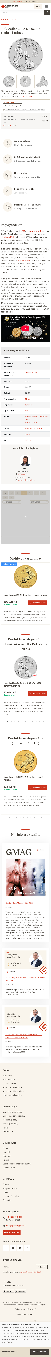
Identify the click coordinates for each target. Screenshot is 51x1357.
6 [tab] (25, 721)
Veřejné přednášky (11, 1196)
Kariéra (6, 1160)
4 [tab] (18, 721)
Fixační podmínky (10, 1124)
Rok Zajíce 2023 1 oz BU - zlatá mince (25, 595)
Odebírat (41, 1267)
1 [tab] (8, 721)
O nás (5, 1148)
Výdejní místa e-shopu (12, 1112)
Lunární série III (34, 231)
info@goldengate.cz (27, 480)
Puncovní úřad (9, 1168)
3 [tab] (15, 721)
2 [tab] (11, 721)
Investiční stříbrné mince (13, 1091)
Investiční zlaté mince (12, 1087)
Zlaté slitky (7, 1076)
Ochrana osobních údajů (25, 1309)
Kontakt (6, 1152)
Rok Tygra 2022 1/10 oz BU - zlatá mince (23, 778)
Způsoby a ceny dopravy (14, 1116)
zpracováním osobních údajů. (30, 1272)
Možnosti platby (10, 1120)
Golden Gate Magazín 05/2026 (19, 903)
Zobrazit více (26, 96)
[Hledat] (47, 12)
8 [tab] (32, 721)
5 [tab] (22, 721)
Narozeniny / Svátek (34, 428)
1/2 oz (28, 434)
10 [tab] (40, 721)
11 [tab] (43, 721)
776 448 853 (23, 474)
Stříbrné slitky (9, 1079)
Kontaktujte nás (11, 1232)
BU (23, 231)
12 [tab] (45, 817)
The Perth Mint (7, 237)
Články (6, 1184)
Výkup (5, 1127)
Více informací (9, 125)
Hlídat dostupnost (14, 106)
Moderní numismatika (12, 1095)
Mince (27, 399)
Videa (5, 1192)
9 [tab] (36, 721)
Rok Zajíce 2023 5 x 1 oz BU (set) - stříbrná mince (23, 684)
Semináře (7, 1200)
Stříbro (28, 440)
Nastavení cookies (9, 1352)
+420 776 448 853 (18, 1)
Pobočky (7, 1156)
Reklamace (8, 1131)
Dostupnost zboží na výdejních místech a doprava (25, 110)
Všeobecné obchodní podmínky (17, 1164)
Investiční (29, 405)
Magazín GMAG (10, 1188)
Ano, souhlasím (39, 1352)
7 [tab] (29, 721)
